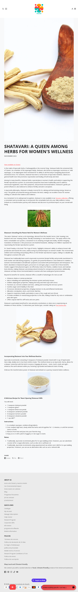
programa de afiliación (11, 528)
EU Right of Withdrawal (11, 545)
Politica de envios (10, 556)
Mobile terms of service (12, 551)
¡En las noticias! (9, 497)
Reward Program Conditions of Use (16, 553)
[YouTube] (17, 572)
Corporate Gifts (9, 523)
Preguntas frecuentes (11, 495)
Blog (5, 492)
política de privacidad (11, 548)
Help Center (8, 517)
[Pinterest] (8, 572)
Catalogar (7, 508)
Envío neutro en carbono (12, 489)
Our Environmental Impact (12, 486)
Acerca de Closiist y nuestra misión (15, 483)
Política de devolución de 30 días (15, 542)
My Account (8, 511)
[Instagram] (11, 572)
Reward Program (10, 520)
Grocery (58, 198)
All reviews (7, 525)
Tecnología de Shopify (22, 584)
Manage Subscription (11, 514)
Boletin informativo (10, 531)
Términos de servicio (11, 539)
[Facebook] (5, 572)
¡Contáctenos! (8, 500)
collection (64, 198)
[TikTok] (14, 572)
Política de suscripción (11, 559)
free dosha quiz (61, 305)
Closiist (12, 584)
